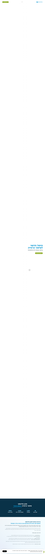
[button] (29, 270)
